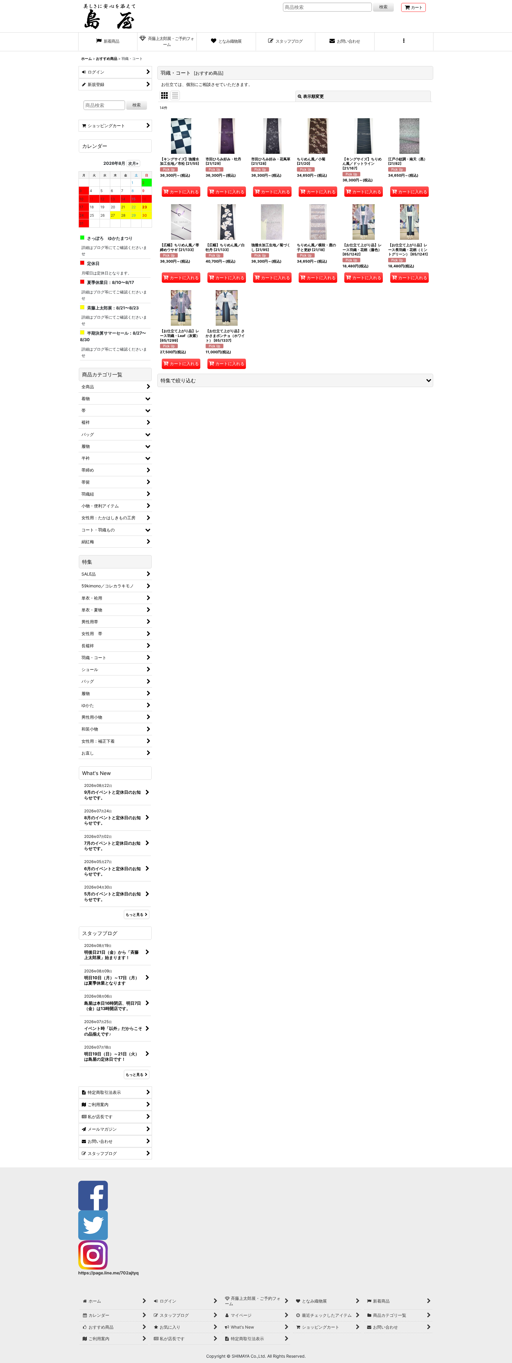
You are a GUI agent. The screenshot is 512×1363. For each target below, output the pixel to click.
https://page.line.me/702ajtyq (108, 1272)
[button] (404, 42)
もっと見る (134, 914)
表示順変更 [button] (313, 96)
